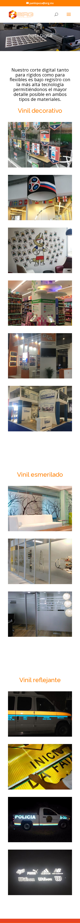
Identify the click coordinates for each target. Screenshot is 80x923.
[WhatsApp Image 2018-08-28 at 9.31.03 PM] (40, 166)
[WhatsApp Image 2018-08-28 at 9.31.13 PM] (40, 430)
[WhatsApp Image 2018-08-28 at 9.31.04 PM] (40, 272)
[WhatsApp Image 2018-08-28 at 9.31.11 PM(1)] (40, 325)
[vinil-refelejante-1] (40, 735)
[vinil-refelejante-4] (40, 894)
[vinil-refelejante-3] (40, 841)
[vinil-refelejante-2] (40, 788)
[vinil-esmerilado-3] (40, 636)
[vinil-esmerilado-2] (40, 583)
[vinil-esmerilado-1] (40, 530)
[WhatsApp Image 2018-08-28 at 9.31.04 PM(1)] (40, 219)
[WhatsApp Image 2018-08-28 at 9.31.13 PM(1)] (40, 377)
